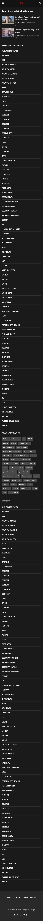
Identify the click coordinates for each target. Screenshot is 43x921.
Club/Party (7, 110)
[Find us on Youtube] (24, 914)
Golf (17, 476)
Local (4, 266)
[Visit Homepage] (21, 3)
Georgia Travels (9, 211)
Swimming (6, 375)
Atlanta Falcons (9, 74)
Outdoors (6, 321)
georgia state (24, 472)
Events (5, 165)
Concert (6, 138)
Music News (7, 293)
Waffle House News (10, 421)
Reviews (5, 348)
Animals (5, 56)
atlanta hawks (22, 447)
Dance (4, 156)
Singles (5, 352)
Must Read (6, 302)
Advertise (16, 897)
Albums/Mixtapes (10, 51)
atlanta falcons (8, 447)
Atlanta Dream (9, 69)
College (5, 115)
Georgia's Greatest (10, 215)
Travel (5, 394)
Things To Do (8, 384)
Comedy (5, 129)
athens (5, 443)
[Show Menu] (3, 3)
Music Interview (9, 288)
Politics (6, 343)
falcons (24, 464)
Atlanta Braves (9, 65)
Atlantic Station (29, 451)
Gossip (5, 220)
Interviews (7, 243)
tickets (5, 389)
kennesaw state (30, 480)
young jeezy (13, 492)
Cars (4, 101)
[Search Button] (40, 3)
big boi (33, 455)
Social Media (7, 362)
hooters (6, 480)
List (3, 261)
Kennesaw (6, 252)
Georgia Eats (7, 197)
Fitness (5, 183)
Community (7, 133)
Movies (5, 279)
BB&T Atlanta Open (21, 455)
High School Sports (11, 229)
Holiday (5, 234)
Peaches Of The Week (11, 325)
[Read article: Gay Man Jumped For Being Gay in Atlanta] (8, 32)
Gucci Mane (26, 476)
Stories (5, 371)
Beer (4, 87)
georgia (29, 468)
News (4, 316)
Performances (8, 330)
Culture (5, 151)
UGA (3, 403)
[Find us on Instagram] (20, 914)
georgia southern (9, 472)
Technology (7, 380)
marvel (5, 484)
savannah (6, 488)
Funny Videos (8, 193)
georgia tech (8, 476)
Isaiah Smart (16, 480)
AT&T (30, 439)
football (13, 468)
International (8, 238)
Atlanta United (9, 83)
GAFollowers (21, 22)
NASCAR (22, 484)
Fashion (5, 170)
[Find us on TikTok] (27, 914)
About (9, 897)
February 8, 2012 (33, 22)
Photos (5, 339)
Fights (5, 179)
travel (35, 488)
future (21, 468)
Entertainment (9, 161)
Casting (5, 106)
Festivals (6, 174)
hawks (36, 476)
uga (4, 492)
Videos (5, 416)
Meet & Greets (8, 270)
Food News (6, 188)
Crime (4, 147)
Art (3, 60)
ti (29, 488)
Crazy (4, 142)
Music (4, 284)
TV (3, 398)
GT (3, 224)
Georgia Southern (10, 202)
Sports (5, 366)
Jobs (4, 247)
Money (5, 275)
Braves (5, 459)
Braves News (7, 92)
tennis (23, 488)
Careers (25, 897)
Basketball (7, 455)
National (6, 307)
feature (32, 464)
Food (5, 468)
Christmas (6, 464)
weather (6, 425)
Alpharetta (16, 439)
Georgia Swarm (9, 206)
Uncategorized (9, 407)
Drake (15, 464)
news (30, 484)
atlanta (13, 443)
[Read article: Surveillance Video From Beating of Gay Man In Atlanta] (8, 20)
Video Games (7, 412)
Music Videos (8, 298)
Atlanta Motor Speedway (12, 451)
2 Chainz (6, 439)
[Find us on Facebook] (14, 914)
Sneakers (6, 357)
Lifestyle (6, 257)
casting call (26, 459)
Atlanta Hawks (9, 78)
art (24, 439)
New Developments (10, 311)
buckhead (14, 459)
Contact (33, 897)
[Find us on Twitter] (17, 914)
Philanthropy (8, 334)
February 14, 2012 (33, 35)
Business (6, 97)
